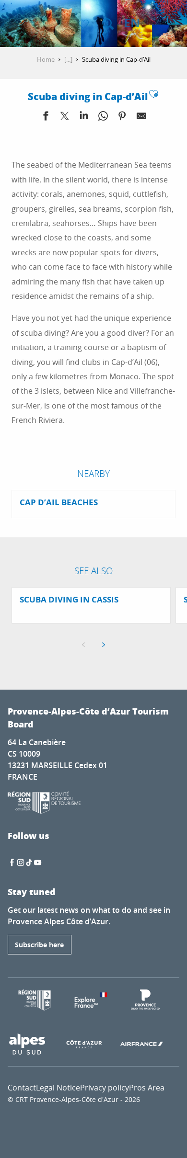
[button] (107, 24)
